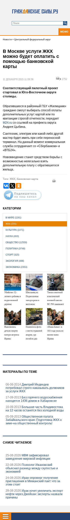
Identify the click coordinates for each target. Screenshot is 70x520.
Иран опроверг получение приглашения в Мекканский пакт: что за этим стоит (33, 481)
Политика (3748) (15, 248)
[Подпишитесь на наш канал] (22, 200)
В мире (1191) (13, 217)
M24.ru (7, 122)
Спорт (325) (12, 254)
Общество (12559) (16, 242)
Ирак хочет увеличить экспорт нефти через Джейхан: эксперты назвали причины (34, 494)
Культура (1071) (15, 230)
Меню (64, 31)
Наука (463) (12, 236)
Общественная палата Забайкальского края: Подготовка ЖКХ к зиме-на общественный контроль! (34, 420)
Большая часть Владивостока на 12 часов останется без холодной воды (35, 408)
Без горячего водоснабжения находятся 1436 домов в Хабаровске (34, 399)
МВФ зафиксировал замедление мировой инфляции (28, 457)
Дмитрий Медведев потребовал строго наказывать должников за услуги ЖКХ (35, 388)
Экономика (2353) (16, 267)
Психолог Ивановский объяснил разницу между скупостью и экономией (32, 468)
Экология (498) (15, 261)
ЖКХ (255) (11, 224)
